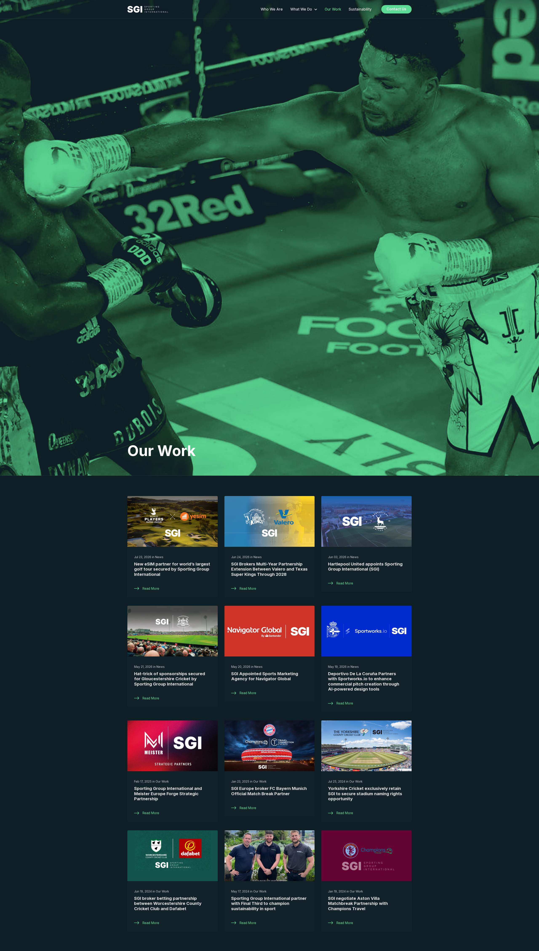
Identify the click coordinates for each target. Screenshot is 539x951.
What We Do (301, 9)
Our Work (333, 9)
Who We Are (272, 9)
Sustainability (360, 9)
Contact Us (396, 9)
